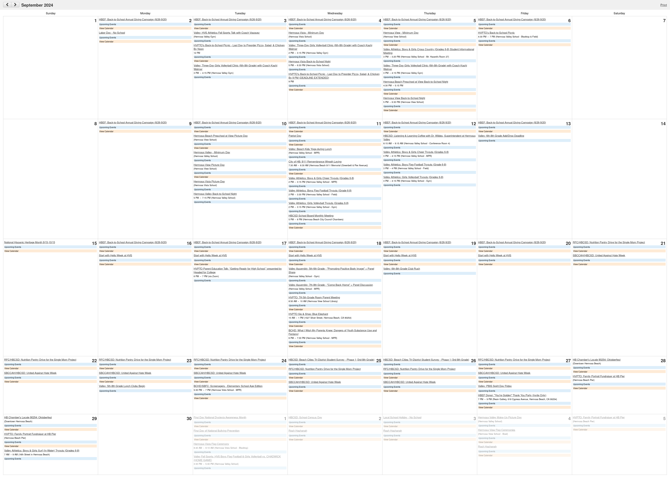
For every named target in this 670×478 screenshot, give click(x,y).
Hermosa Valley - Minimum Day (212, 152)
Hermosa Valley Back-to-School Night (215, 193)
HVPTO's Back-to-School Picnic (496, 32)
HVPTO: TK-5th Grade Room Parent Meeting (314, 297)
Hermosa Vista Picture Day (209, 181)
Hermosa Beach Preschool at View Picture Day (221, 135)
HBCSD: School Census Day (305, 417)
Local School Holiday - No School (402, 417)
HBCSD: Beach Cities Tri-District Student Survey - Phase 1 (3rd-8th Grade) (331, 359)
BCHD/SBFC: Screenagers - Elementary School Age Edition (228, 386)
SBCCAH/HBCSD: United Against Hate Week (599, 255)
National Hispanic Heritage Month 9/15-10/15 (29, 242)
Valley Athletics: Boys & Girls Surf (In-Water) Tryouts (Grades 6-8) (41, 450)
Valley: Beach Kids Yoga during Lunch (310, 149)
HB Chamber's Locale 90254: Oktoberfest (596, 359)
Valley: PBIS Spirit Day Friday (495, 386)
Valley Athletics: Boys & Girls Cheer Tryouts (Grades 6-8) (321, 178)
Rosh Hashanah (298, 430)
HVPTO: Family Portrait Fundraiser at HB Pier (599, 376)
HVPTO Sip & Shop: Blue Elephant (308, 314)
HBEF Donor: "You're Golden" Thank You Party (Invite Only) (512, 395)
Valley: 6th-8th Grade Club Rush (401, 268)
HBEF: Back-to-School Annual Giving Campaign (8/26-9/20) (133, 19)
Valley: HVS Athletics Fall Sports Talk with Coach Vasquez (227, 32)
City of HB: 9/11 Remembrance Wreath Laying (315, 161)
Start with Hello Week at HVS (115, 255)
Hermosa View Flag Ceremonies (496, 430)
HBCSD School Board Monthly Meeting (311, 215)
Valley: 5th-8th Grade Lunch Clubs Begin (122, 386)
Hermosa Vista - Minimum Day (306, 32)
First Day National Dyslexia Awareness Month (220, 417)
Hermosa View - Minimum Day (401, 32)
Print (663, 5)
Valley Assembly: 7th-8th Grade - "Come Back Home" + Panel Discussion (331, 285)
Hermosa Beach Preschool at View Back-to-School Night (415, 81)
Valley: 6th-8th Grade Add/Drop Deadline (501, 135)
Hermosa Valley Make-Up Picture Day (500, 417)
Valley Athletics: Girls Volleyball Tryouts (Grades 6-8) (319, 203)
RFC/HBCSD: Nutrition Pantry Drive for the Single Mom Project (609, 242)
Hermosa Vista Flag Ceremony (211, 444)
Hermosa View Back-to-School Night (404, 98)
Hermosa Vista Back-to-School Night (309, 61)
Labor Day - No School (112, 32)
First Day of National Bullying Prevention (216, 430)
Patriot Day (295, 135)
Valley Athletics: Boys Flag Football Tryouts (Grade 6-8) (320, 190)
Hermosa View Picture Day (209, 165)
